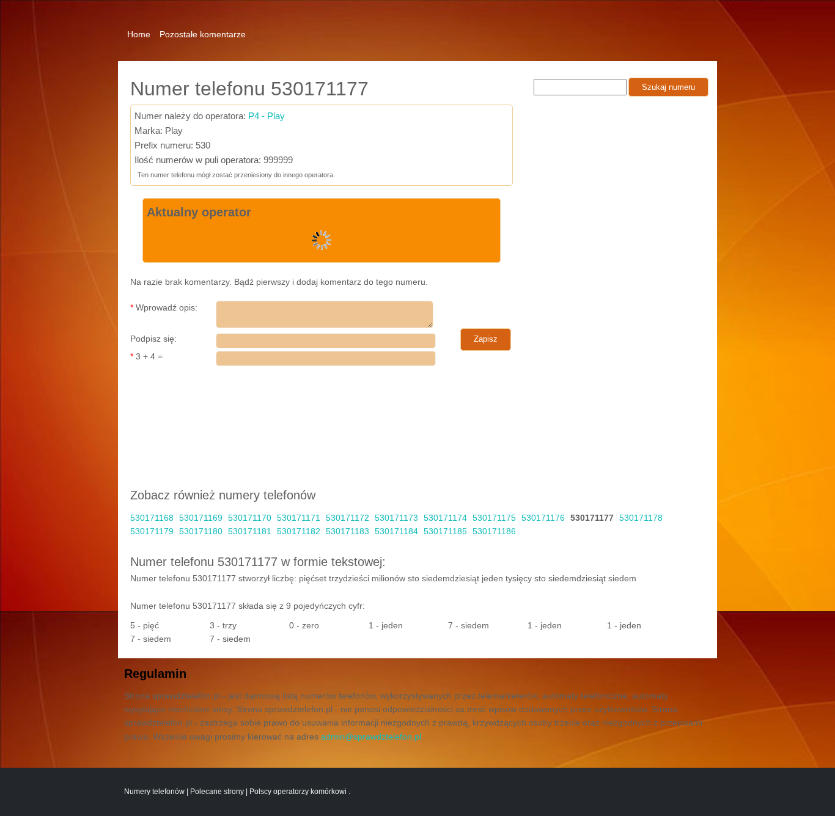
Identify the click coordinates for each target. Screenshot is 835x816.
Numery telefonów (154, 791)
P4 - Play (266, 116)
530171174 (445, 518)
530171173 (396, 518)
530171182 (298, 531)
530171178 (641, 518)
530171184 (396, 531)
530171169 (201, 518)
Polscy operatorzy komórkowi (298, 791)
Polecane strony (217, 791)
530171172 (347, 518)
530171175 (494, 518)
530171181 (249, 531)
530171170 (249, 518)
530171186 (494, 531)
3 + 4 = (146, 356)
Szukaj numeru (668, 87)
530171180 (201, 531)
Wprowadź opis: (163, 307)
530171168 (152, 518)
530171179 (152, 531)
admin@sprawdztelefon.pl (371, 736)
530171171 (298, 518)
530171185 (445, 531)
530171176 (543, 518)
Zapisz (486, 339)
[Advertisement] (494, 27)
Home (138, 34)
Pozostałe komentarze (203, 34)
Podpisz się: (153, 339)
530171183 (347, 531)
